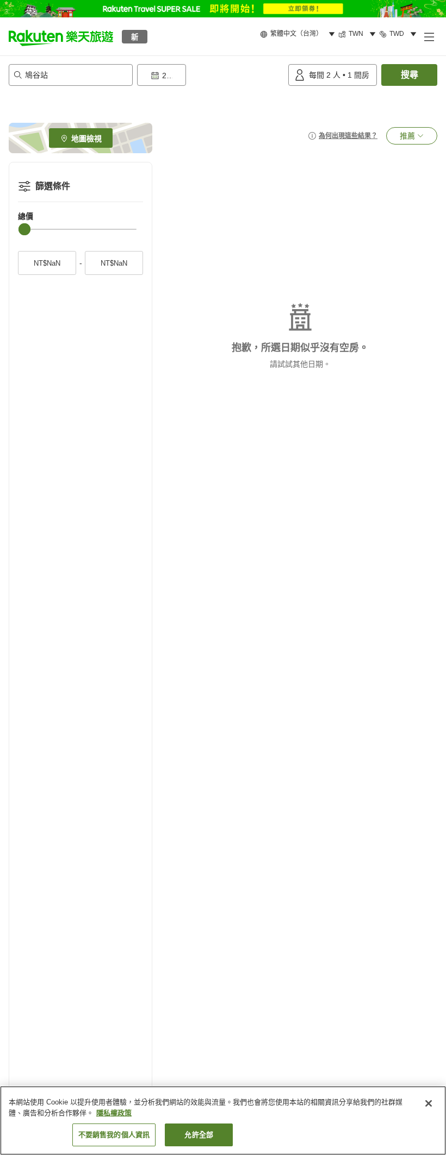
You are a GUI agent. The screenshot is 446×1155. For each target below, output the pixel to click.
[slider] (24, 229)
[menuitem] (299, 34)
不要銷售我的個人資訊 (114, 1135)
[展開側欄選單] (428, 36)
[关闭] (429, 1103)
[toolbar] (210, 75)
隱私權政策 (114, 1113)
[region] (223, 1120)
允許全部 (198, 1135)
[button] (61, 36)
